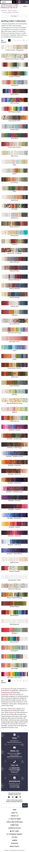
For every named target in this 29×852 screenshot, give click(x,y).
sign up (25, 805)
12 (23, 40)
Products (3, 10)
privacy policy (14, 846)
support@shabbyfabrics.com (14, 756)
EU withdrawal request (14, 834)
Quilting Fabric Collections (10, 12)
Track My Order (15, 819)
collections (11, 712)
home (14, 810)
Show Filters (14, 16)
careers (14, 840)
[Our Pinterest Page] (20, 797)
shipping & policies (14, 828)
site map (14, 837)
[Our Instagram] (12, 797)
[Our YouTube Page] (16, 797)
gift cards (15, 831)
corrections (14, 825)
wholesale (14, 843)
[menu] (27, 2)
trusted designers (5, 692)
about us (15, 813)
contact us (14, 816)
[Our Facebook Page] (9, 797)
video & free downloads (14, 822)
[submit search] (14, 1)
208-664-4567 (16, 768)
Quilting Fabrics (12, 10)
